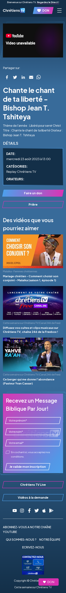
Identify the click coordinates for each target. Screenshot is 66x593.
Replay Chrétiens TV (21, 171)
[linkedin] (23, 77)
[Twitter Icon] (36, 510)
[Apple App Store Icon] (44, 510)
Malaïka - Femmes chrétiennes (20, 271)
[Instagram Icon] (22, 510)
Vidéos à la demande (33, 497)
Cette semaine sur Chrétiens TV (33, 587)
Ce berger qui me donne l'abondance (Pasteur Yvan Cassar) (28, 381)
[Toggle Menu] (59, 10)
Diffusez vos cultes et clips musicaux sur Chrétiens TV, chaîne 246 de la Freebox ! (30, 330)
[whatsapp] (38, 77)
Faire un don (33, 193)
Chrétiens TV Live (33, 485)
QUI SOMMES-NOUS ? (21, 539)
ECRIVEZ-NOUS (33, 547)
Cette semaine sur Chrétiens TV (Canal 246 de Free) (31, 322)
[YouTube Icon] (14, 510)
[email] (31, 77)
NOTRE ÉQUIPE (49, 539)
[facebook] (7, 77)
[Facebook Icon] (29, 510)
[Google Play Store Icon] (51, 510)
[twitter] (15, 77)
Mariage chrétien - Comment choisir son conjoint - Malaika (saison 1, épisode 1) (30, 278)
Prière (33, 204)
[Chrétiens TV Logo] (14, 10)
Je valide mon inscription (28, 467)
